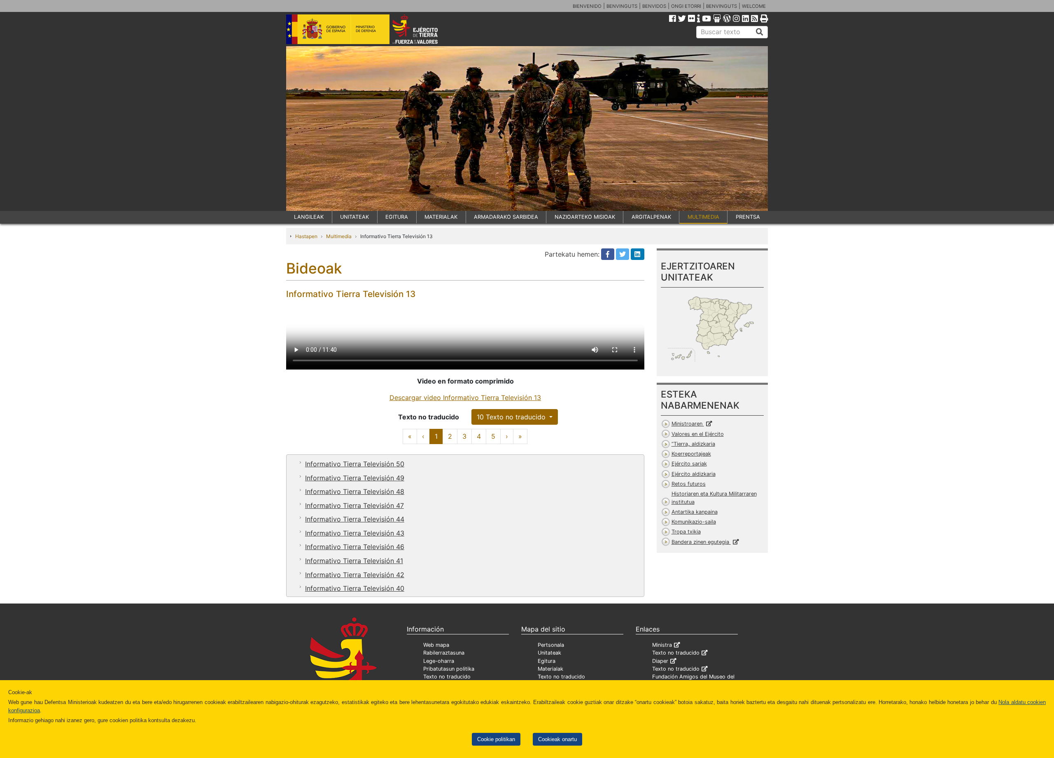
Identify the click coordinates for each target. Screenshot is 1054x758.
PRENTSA (748, 217)
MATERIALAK (440, 217)
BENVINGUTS (621, 6)
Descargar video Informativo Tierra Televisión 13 (465, 397)
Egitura (546, 661)
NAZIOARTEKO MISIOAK (585, 217)
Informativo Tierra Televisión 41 (354, 561)
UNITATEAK (354, 217)
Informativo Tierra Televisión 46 (354, 547)
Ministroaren (688, 424)
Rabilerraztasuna (443, 653)
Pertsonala (551, 645)
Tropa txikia (686, 532)
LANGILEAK (309, 217)
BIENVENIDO (587, 6)
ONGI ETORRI (686, 6)
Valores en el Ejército (698, 434)
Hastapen (306, 236)
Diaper (660, 661)
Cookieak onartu (557, 739)
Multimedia (339, 236)
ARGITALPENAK (651, 217)
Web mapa (436, 645)
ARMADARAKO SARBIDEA (506, 217)
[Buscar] (759, 32)
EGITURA (396, 217)
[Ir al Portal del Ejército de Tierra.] (424, 28)
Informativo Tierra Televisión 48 (354, 491)
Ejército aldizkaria (694, 474)
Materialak (550, 669)
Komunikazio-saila (694, 522)
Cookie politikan (496, 739)
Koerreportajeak (691, 454)
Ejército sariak (689, 464)
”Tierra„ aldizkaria (693, 444)
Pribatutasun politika (448, 669)
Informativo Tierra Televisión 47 (354, 505)
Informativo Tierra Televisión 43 (354, 533)
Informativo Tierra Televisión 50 (354, 464)
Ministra (662, 645)
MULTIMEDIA (703, 217)
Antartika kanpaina (695, 512)
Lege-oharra (438, 661)
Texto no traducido (447, 677)
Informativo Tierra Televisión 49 (354, 478)
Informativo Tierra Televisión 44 (354, 519)
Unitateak (549, 653)
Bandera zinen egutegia (701, 542)
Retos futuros (689, 484)
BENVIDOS (654, 6)
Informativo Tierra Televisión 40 (354, 588)
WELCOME (754, 6)
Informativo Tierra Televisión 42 (354, 575)
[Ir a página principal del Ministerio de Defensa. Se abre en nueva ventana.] (337, 28)
